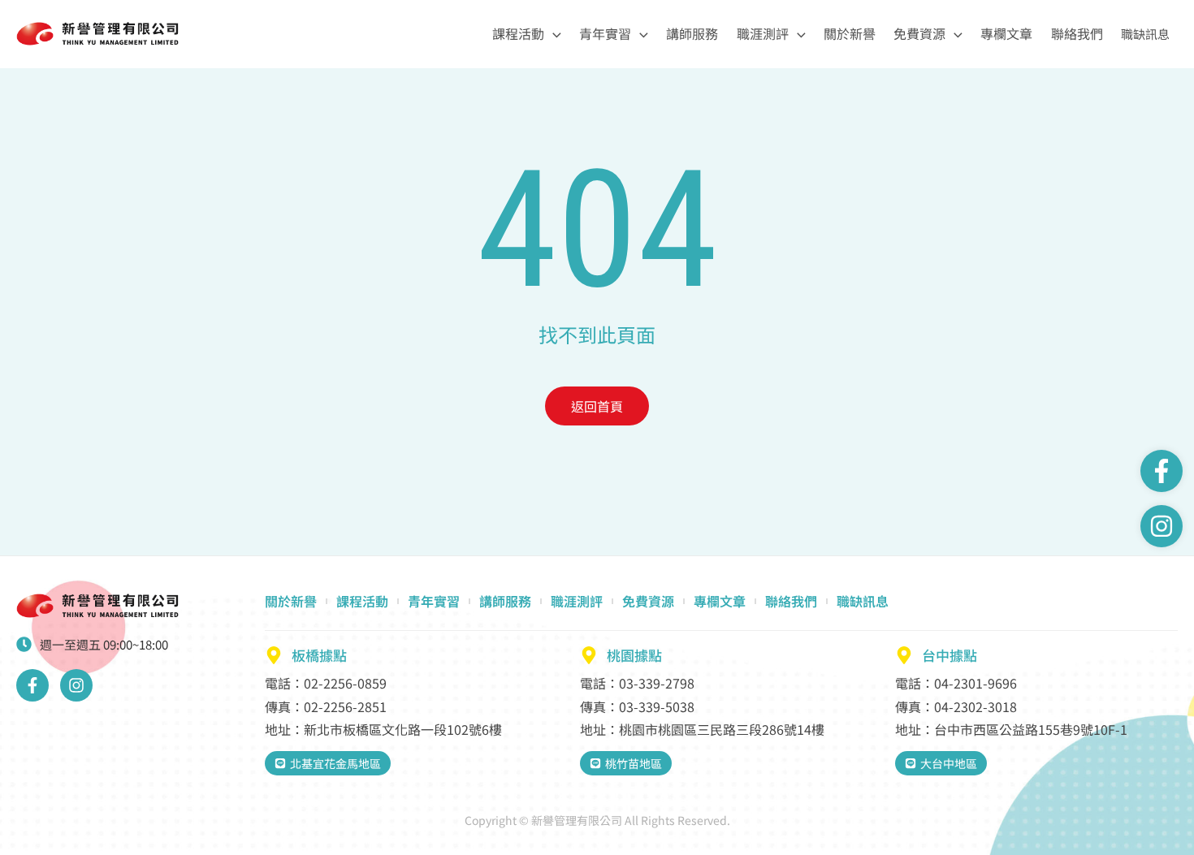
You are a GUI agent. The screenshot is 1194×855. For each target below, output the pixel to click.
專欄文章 (1006, 33)
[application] (552, 34)
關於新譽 (850, 33)
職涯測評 (763, 33)
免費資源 (919, 33)
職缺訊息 (1145, 33)
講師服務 (692, 33)
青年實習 (605, 33)
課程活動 (518, 33)
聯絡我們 (1077, 33)
